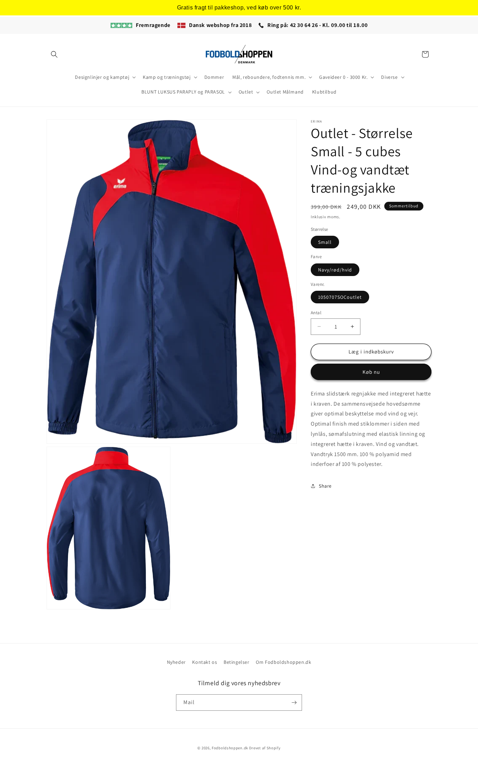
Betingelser (236, 662)
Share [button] (325, 485)
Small (325, 242)
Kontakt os (204, 662)
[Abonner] (294, 702)
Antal (316, 313)
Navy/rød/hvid (335, 269)
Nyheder (176, 662)
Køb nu (371, 371)
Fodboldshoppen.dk (230, 747)
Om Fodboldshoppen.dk (283, 662)
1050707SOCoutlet (340, 297)
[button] (54, 54)
